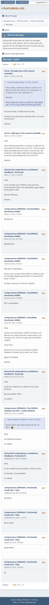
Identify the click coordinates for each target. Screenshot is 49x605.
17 (23, 64)
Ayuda (13, 600)
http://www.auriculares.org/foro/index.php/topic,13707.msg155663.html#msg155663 (24, 103)
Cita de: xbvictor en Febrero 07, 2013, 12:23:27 (24, 419)
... (21, 64)
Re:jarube (19, 374)
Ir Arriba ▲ (34, 600)
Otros (6, 71)
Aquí (6, 357)
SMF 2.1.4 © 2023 (19, 602)
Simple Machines (30, 602)
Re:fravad (19, 172)
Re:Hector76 (20, 456)
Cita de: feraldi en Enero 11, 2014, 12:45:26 (23, 82)
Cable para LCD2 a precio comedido (26, 133)
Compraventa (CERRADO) (15, 209)
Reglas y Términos (23, 600)
